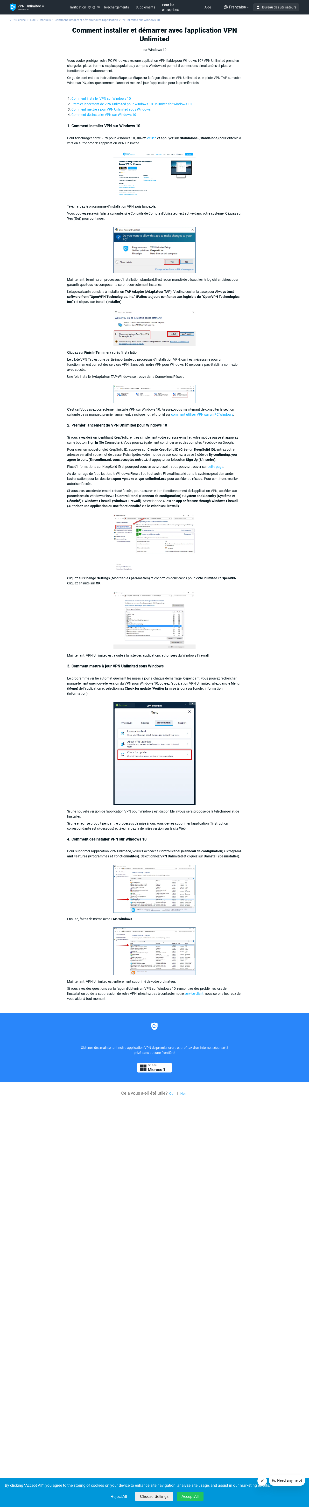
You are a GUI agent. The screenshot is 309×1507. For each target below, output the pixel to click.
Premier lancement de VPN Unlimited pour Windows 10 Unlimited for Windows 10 (131, 104)
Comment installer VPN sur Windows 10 (101, 98)
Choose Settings (154, 1496)
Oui (172, 1093)
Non (183, 1093)
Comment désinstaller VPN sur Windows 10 (103, 115)
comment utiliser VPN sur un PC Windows (202, 414)
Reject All (119, 1496)
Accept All (190, 1496)
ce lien (151, 138)
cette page (215, 467)
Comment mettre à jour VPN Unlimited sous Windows (111, 109)
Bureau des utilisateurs (279, 7)
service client (194, 993)
